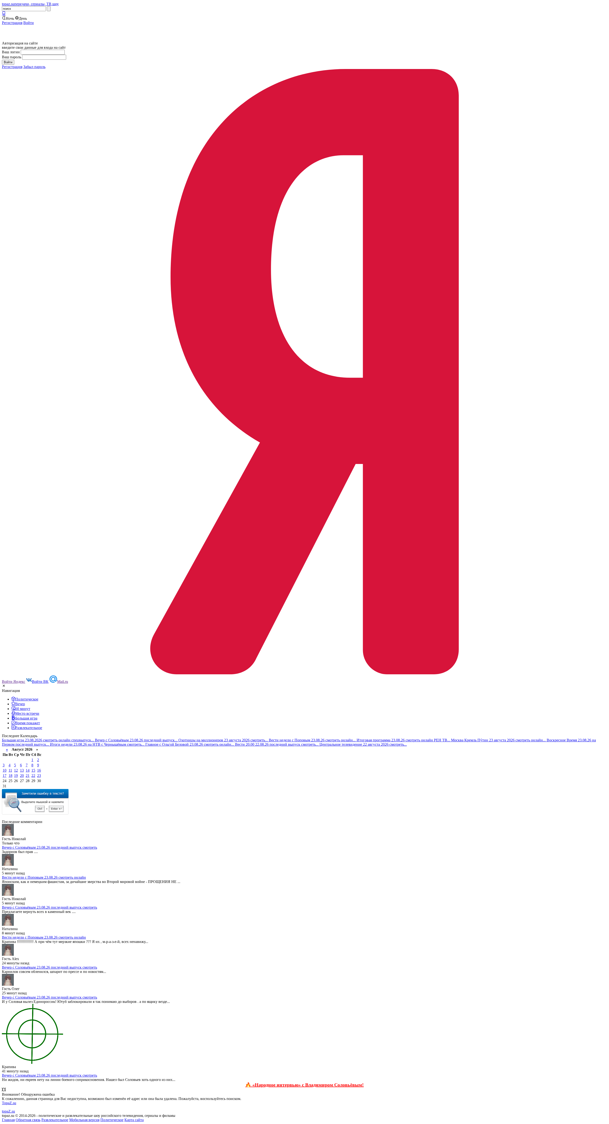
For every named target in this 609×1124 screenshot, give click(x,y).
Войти (28, 23)
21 (27, 776)
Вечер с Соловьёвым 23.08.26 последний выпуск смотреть (49, 847)
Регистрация (12, 23)
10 (4, 770)
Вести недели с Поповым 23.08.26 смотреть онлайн (44, 877)
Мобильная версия (84, 1120)
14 (27, 770)
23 (39, 776)
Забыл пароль (34, 67)
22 (33, 776)
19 (16, 776)
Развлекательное (54, 1120)
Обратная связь (28, 1120)
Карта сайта (134, 1120)
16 (39, 770)
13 (22, 770)
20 (22, 776)
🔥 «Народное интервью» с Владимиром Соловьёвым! (304, 1084)
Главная (8, 1120)
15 (33, 770)
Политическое (111, 1120)
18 (10, 776)
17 (4, 776)
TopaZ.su (9, 1103)
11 (10, 770)
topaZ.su (8, 1111)
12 (16, 770)
